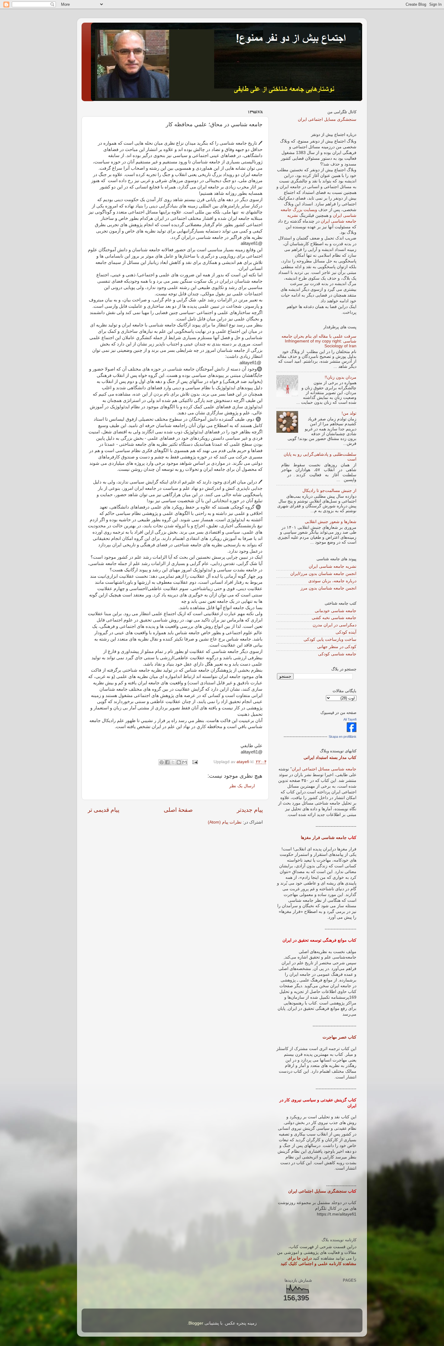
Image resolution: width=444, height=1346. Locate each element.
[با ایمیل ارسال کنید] (185, 762)
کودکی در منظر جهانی (336, 646)
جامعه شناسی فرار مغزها (324, 837)
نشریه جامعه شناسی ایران (332, 566)
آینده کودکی (346, 632)
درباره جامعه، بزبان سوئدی (332, 581)
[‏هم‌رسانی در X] (173, 762)
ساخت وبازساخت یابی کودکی (330, 639)
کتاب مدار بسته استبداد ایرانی (330, 757)
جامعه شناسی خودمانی (335, 611)
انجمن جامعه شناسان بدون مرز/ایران (323, 573)
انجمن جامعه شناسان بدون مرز (328, 588)
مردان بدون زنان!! (340, 377)
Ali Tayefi (349, 719)
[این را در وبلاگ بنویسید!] (179, 762)
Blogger (195, 1323)
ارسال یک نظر (242, 786)
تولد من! (349, 413)
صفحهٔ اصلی (178, 810)
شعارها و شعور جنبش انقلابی (330, 521)
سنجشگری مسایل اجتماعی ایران (327, 119)
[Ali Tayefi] (351, 730)
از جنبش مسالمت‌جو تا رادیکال (329, 490)
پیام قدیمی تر (103, 810)
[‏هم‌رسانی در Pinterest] (162, 762)
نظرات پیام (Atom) (225, 822)
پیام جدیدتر (250, 810)
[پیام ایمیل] (195, 762)
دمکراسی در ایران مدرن (334, 625)
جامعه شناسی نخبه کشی (334, 617)
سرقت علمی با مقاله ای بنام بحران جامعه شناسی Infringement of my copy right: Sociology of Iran (319, 341)
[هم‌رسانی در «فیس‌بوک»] (167, 762)
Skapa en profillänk (342, 736)
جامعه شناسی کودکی (337, 654)
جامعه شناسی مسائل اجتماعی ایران (324, 769)
